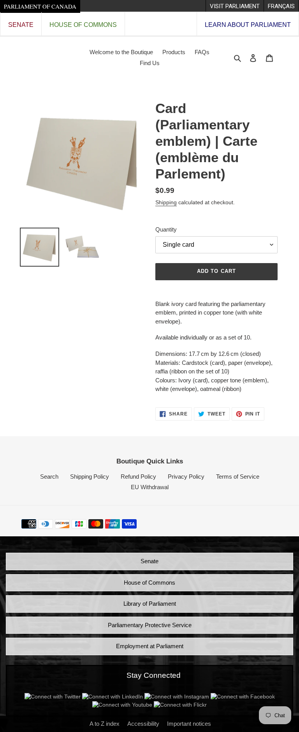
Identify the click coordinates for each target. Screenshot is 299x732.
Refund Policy (138, 476)
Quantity (166, 229)
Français (281, 6)
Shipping (166, 202)
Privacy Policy (186, 476)
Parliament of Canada (40, 6)
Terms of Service (237, 476)
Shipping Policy (89, 476)
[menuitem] (235, 6)
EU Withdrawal (150, 487)
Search (49, 476)
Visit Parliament (235, 6)
